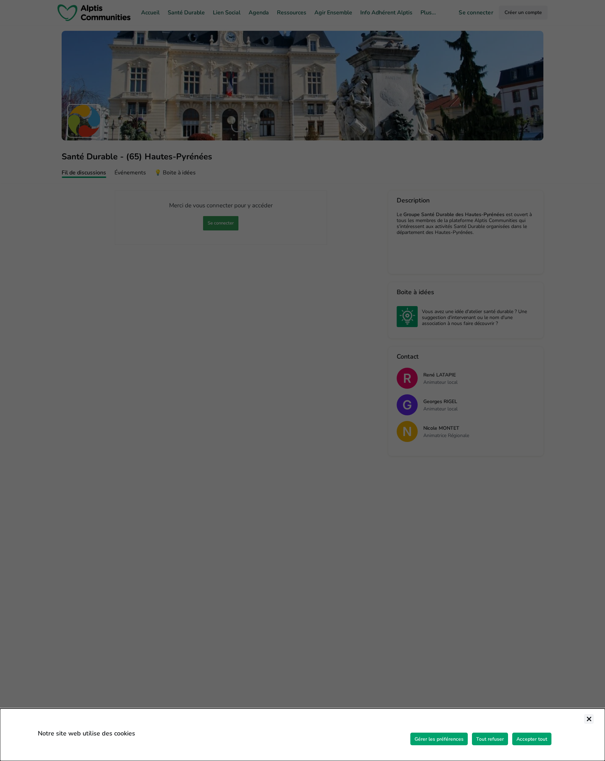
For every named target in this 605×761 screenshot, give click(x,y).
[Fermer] (589, 719)
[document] (302, 734)
